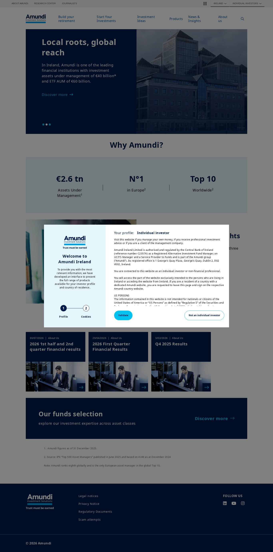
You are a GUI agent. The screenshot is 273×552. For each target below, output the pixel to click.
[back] (262, 296)
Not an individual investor (204, 315)
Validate (123, 315)
